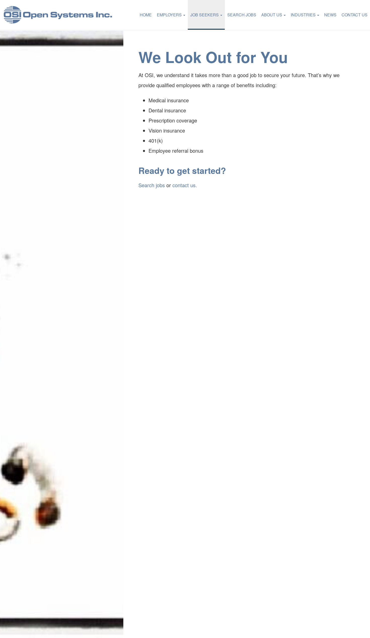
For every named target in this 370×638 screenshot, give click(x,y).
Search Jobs (241, 15)
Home (146, 15)
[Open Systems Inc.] (58, 15)
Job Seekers (205, 15)
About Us (272, 15)
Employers (170, 15)
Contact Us (354, 15)
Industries (304, 15)
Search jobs (151, 185)
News (330, 15)
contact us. (184, 185)
